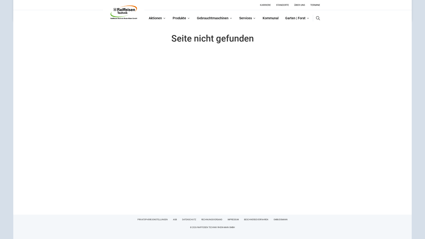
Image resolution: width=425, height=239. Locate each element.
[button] (316, 18)
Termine (315, 5)
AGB (175, 219)
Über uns (299, 5)
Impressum (233, 219)
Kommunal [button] (271, 18)
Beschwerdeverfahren (256, 219)
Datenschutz (189, 219)
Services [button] (245, 18)
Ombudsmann (281, 219)
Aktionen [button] (155, 18)
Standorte (282, 5)
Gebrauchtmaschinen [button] (212, 18)
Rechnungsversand (211, 219)
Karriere (265, 5)
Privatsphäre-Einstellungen (152, 219)
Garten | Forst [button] (295, 18)
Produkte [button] (179, 18)
